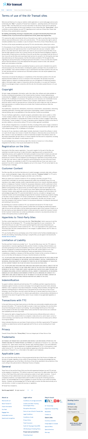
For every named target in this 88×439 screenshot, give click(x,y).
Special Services (49, 429)
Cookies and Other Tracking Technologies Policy (30, 404)
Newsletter (48, 411)
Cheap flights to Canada (51, 423)
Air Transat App (49, 406)
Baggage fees (5, 412)
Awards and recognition (8, 418)
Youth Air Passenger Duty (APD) (31, 426)
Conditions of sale (28, 417)
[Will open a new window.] (46, 401)
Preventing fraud (27, 435)
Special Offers (49, 426)
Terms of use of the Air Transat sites (33, 411)
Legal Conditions (27, 414)
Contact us (48, 414)
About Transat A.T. (7, 403)
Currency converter (50, 420)
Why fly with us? (6, 400)
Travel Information (7, 406)
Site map (47, 432)
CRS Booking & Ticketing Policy (31, 429)
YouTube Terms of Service (9, 236)
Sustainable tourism (7, 415)
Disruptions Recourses (29, 408)
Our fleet (4, 409)
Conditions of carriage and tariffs (32, 400)
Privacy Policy (27, 420)
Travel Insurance (27, 423)
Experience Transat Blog (51, 408)
